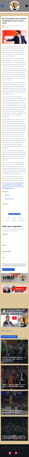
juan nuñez (7, 220)
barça (9, 217)
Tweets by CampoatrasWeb (6, 330)
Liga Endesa (21, 25)
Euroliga (16, 25)
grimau (20, 217)
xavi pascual (22, 220)
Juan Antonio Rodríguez (9, 25)
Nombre (4, 245)
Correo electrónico (7, 251)
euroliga (14, 217)
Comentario (5, 234)
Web (3, 257)
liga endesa (14, 220)
